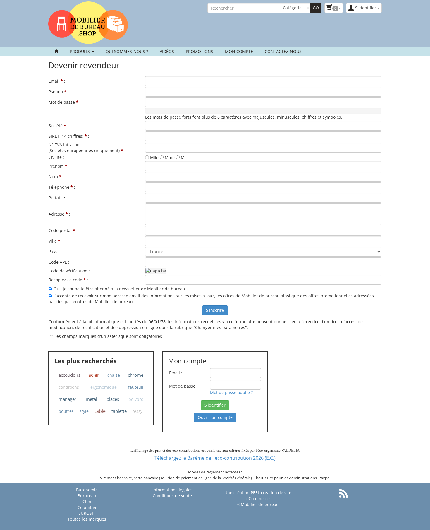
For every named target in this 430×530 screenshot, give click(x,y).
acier (93, 375)
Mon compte (239, 51)
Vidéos (167, 51)
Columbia (87, 507)
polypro (135, 399)
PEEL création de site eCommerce (269, 495)
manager (67, 399)
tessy (137, 411)
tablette (119, 411)
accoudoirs (69, 375)
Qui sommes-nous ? (127, 51)
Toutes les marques (87, 519)
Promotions (199, 51)
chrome (135, 375)
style (84, 411)
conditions (69, 387)
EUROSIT (86, 513)
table (100, 411)
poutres (66, 411)
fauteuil (135, 387)
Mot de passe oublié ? (231, 392)
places (112, 399)
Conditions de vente (172, 495)
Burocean (87, 495)
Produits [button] (80, 51)
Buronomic (86, 489)
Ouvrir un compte (215, 417)
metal (91, 399)
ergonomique (103, 387)
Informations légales (172, 489)
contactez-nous (283, 51)
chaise (113, 375)
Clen (86, 501)
